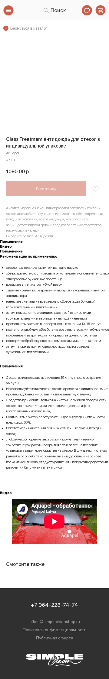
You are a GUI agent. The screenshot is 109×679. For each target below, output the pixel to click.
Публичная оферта (54, 637)
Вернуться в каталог (29, 28)
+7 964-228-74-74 (54, 605)
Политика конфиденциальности (55, 629)
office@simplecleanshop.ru (54, 621)
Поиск (58, 10)
